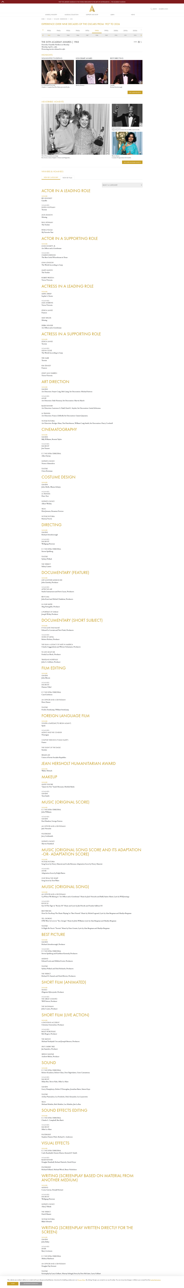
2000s (116, 30)
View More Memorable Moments (132, 162)
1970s (87, 30)
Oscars (49, 19)
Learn (112, 14)
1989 (106, 35)
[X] (141, 42)
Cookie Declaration (155, 1280)
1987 (87, 35)
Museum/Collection (71, 14)
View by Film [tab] (67, 178)
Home (43, 19)
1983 (48, 35)
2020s (135, 30)
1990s (106, 30)
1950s (68, 30)
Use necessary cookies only (31, 1283)
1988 (96, 35)
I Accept (13, 1283)
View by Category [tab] (51, 177)
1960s (77, 30)
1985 (68, 35)
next (141, 30)
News (133, 14)
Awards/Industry (51, 14)
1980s (97, 30)
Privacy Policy (81, 1280)
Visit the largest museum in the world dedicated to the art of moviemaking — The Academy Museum (92, 2)
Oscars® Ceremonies (60, 19)
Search (155, 9)
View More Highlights (135, 92)
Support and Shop (92, 14)
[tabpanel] (92, 729)
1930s (49, 30)
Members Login (163, 9)
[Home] (92, 8)
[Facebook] (139, 42)
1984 (58, 35)
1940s (58, 30)
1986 (77, 35)
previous (43, 30)
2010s (125, 30)
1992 (135, 35)
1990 (115, 35)
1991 (125, 35)
